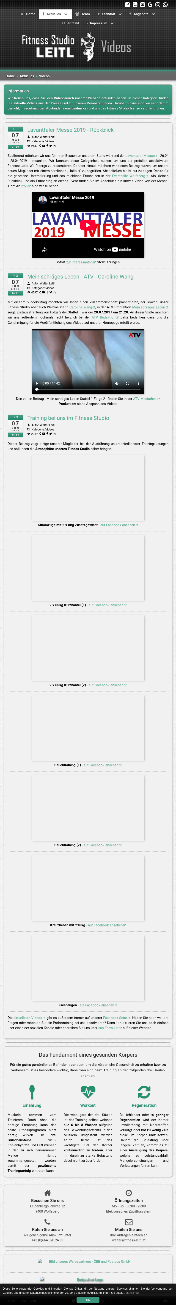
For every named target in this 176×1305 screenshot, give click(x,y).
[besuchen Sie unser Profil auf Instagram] (157, 5)
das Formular (108, 1028)
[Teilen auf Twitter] (51, 146)
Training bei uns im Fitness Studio (68, 418)
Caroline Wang (80, 307)
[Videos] (88, 47)
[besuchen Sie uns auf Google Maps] (150, 5)
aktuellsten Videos (28, 1018)
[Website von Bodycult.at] (88, 1282)
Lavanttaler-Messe (140, 156)
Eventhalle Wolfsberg (128, 176)
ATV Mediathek (145, 399)
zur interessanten (79, 262)
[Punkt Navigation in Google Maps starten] (47, 1195)
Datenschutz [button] (131, 1292)
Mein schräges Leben (148, 307)
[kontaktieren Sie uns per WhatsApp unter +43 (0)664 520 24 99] (165, 5)
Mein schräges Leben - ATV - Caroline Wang (80, 276)
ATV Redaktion (103, 317)
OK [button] (88, 1300)
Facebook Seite (115, 1018)
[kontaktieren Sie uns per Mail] (142, 5)
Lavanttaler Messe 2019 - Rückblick (70, 130)
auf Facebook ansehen (117, 525)
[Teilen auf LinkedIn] (54, 146)
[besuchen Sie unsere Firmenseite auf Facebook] (127, 5)
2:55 (24, 186)
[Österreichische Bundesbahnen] (88, 1263)
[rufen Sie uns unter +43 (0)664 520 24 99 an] (135, 5)
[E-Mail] (44, 146)
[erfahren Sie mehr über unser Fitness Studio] (129, 1195)
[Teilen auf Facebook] (47, 146)
